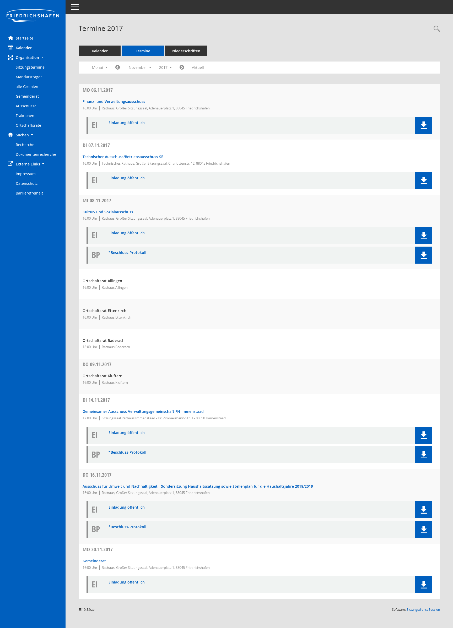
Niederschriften (186, 50)
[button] (33, 57)
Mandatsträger (29, 76)
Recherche (25, 144)
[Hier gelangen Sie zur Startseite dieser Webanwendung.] (33, 16)
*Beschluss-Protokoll (127, 253)
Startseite (24, 38)
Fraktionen (25, 115)
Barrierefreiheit (29, 193)
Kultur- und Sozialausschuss (108, 211)
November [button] (138, 67)
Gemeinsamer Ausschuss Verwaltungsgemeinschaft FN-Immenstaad (143, 411)
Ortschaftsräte (28, 125)
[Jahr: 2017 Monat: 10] (117, 67)
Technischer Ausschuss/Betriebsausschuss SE (123, 156)
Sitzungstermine (30, 67)
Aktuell (198, 67)
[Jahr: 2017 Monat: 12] (182, 67)
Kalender (24, 47)
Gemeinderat (27, 96)
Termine (143, 50)
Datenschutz (27, 183)
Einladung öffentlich (127, 123)
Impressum (26, 173)
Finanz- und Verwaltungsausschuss (114, 101)
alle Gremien (27, 86)
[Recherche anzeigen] (435, 29)
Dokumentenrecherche (36, 154)
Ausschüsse (26, 105)
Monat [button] (98, 67)
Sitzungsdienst (423, 609)
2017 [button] (164, 67)
